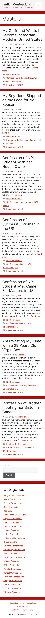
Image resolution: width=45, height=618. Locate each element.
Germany (23, 385)
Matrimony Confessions (14, 550)
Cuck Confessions (11, 507)
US (16, 267)
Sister (14, 451)
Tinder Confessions (12, 584)
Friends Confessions (12, 526)
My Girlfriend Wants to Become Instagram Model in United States (22, 35)
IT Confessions (10, 542)
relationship (8, 143)
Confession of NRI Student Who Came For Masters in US (19, 286)
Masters (7, 81)
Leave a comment (14, 85)
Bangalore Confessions (14, 495)
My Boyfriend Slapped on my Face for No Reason (21, 100)
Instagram (33, 78)
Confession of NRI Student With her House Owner (18, 162)
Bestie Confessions (12, 499)
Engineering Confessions (14, 515)
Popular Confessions (12, 569)
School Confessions (12, 573)
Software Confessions (13, 577)
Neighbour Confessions (14, 557)
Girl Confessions (11, 530)
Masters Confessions (16, 444)
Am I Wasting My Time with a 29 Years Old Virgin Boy (21, 345)
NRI (20, 81)
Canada (17, 447)
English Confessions (12, 519)
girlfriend (23, 78)
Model (15, 81)
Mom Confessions (11, 553)
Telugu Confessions (12, 580)
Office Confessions (12, 565)
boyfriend (10, 140)
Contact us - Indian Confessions (22, 603)
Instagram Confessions (14, 538)
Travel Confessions (12, 588)
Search (6, 465)
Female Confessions (12, 522)
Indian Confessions (17, 4)
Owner (6, 205)
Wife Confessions (11, 592)
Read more (7, 133)
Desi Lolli (7, 511)
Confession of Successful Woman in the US (21, 224)
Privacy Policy (22, 606)
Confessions (12, 78)
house (22, 202)
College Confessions (12, 503)
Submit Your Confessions (22, 610)
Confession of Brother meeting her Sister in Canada (21, 407)
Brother (9, 447)
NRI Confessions (14, 74)
